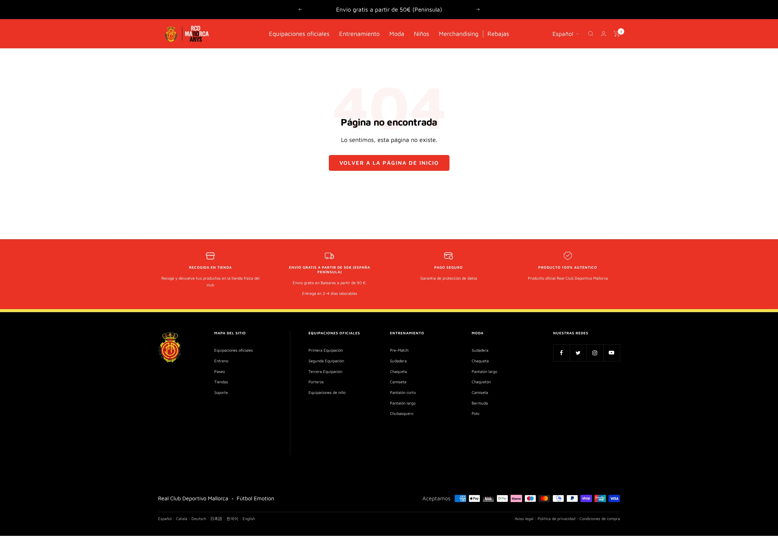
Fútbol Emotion (255, 498)
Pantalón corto (403, 392)
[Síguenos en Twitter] (578, 352)
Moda (396, 33)
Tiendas (221, 381)
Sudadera (398, 360)
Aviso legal (524, 518)
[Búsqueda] (591, 33)
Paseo (219, 371)
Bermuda (480, 403)
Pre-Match (399, 350)
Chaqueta (398, 371)
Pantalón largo (402, 403)
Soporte (221, 392)
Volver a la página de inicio (389, 163)
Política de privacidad (556, 518)
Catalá (181, 518)
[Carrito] (617, 34)
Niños (421, 33)
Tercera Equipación (325, 371)
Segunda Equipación (326, 360)
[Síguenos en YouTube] (611, 352)
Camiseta (398, 381)
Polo (475, 413)
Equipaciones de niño (327, 392)
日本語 (216, 518)
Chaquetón (481, 381)
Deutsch (198, 518)
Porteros (316, 381)
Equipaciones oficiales (299, 33)
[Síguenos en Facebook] (561, 352)
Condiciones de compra (600, 518)
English (249, 518)
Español (563, 33)
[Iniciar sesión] (603, 33)
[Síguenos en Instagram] (595, 352)
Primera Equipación (325, 350)
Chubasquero (401, 413)
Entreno (221, 360)
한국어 (232, 518)
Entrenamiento (359, 33)
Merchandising (458, 33)
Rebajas (498, 33)
